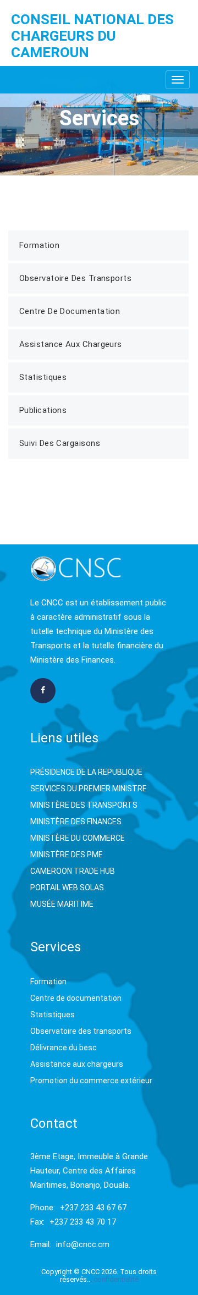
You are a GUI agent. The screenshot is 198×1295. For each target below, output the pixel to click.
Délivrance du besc (63, 1047)
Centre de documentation (76, 998)
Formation (39, 245)
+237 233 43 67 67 (93, 1208)
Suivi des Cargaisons (59, 443)
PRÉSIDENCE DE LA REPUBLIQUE (86, 772)
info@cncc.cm (82, 1244)
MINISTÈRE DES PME (66, 854)
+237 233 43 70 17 (83, 1222)
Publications (43, 410)
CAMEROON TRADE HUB (72, 871)
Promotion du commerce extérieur (91, 1080)
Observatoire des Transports (75, 278)
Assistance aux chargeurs (76, 1064)
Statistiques (43, 377)
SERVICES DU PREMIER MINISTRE (88, 788)
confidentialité (116, 1279)
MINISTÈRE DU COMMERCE (77, 838)
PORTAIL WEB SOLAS (67, 887)
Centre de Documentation (69, 311)
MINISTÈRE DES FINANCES (76, 821)
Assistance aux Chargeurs (70, 344)
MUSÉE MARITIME (62, 904)
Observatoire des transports (80, 1031)
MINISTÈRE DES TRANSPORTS (84, 805)
